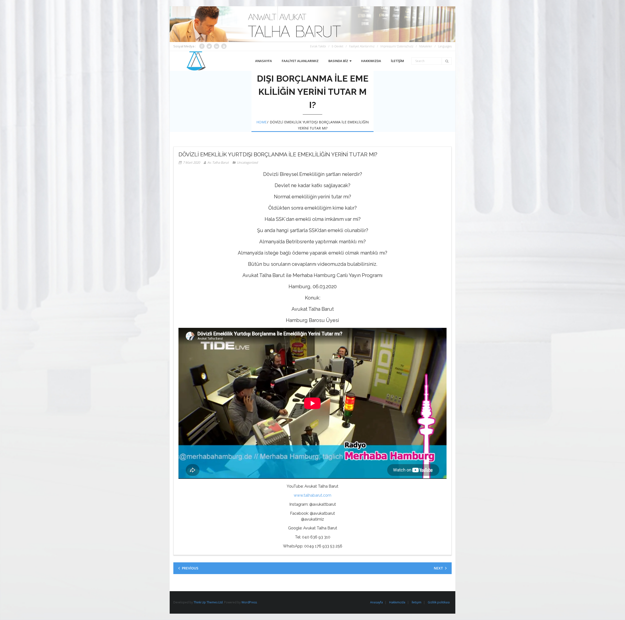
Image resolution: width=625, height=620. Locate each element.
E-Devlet (337, 46)
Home (261, 122)
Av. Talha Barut (218, 162)
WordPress (249, 602)
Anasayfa (376, 602)
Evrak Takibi (318, 46)
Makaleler (425, 46)
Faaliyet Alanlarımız (362, 46)
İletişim (416, 602)
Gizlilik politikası (439, 602)
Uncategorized (247, 162)
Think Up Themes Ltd (208, 602)
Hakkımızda (397, 602)
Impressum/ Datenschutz (396, 46)
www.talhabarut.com (312, 495)
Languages (445, 46)
